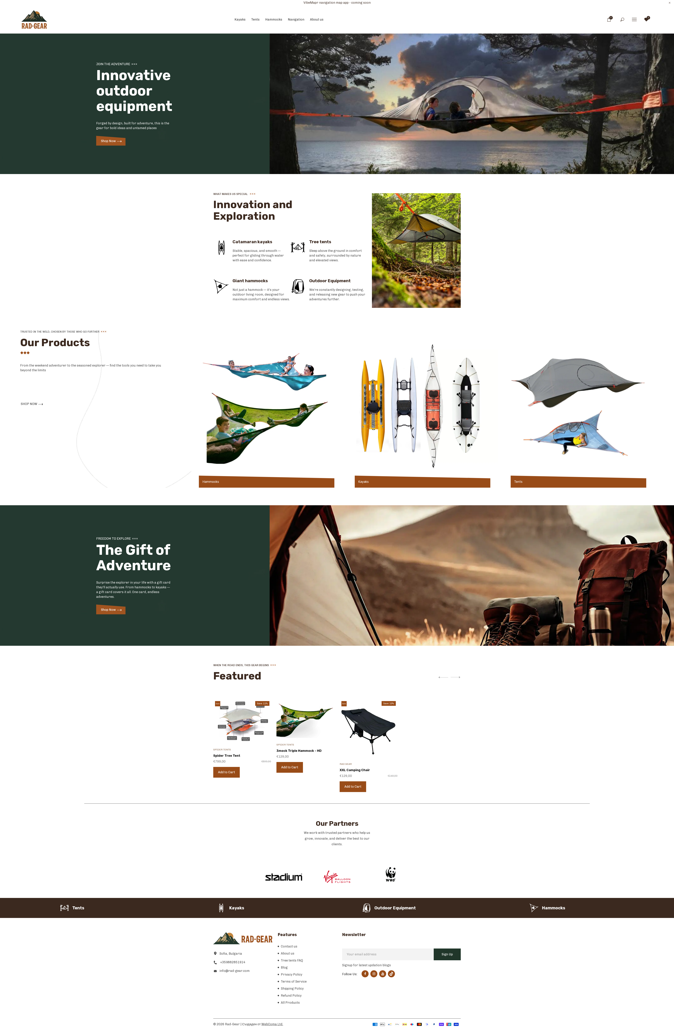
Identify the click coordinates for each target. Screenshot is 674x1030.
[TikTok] (391, 974)
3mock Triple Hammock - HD (299, 751)
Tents (518, 482)
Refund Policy (291, 996)
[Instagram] (374, 973)
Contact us (289, 946)
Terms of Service (294, 981)
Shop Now (108, 141)
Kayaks (363, 482)
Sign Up (447, 954)
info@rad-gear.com (234, 971)
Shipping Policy (292, 988)
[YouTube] (382, 973)
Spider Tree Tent (226, 756)
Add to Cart (226, 772)
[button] (454, 677)
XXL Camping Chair (355, 770)
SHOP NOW (29, 404)
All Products (290, 1003)
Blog (284, 967)
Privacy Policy (291, 974)
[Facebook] (365, 973)
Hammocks (210, 482)
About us (287, 953)
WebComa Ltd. (272, 1024)
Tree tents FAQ (292, 960)
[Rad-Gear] (34, 19)
